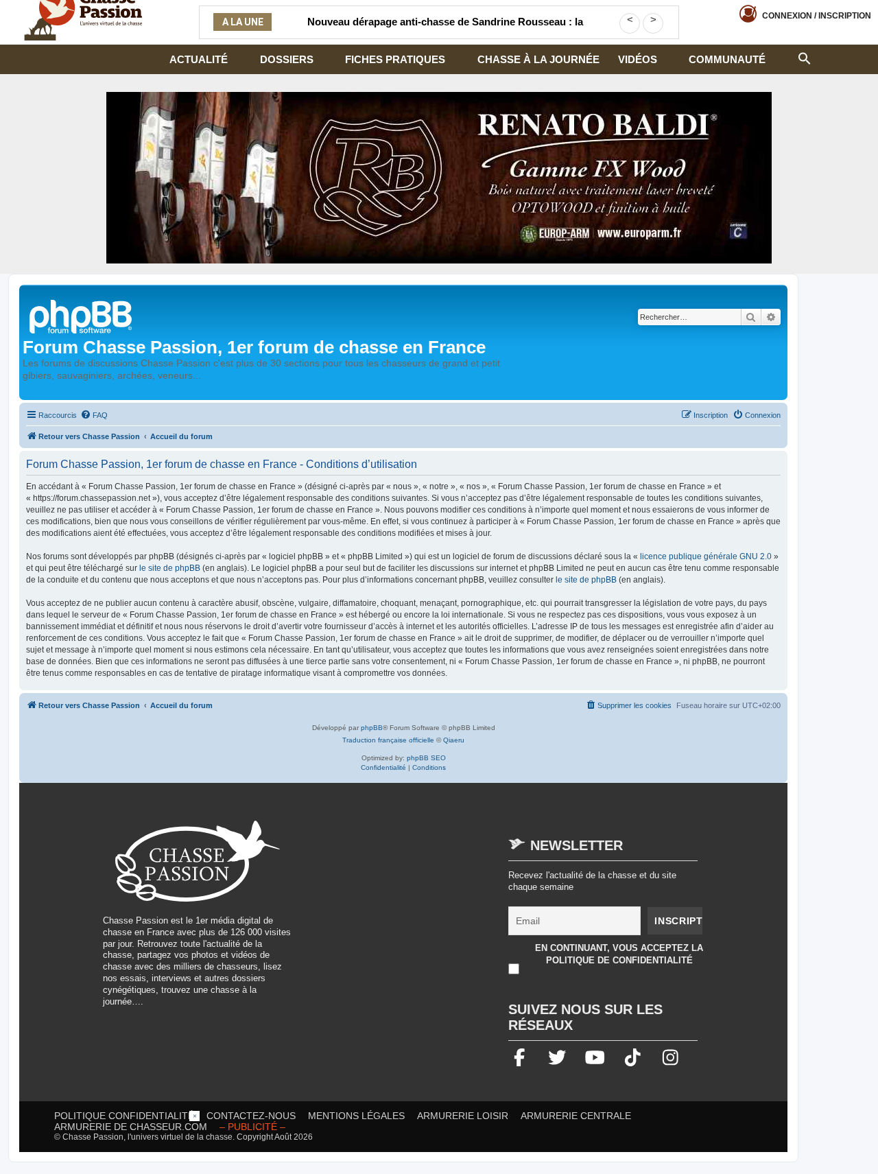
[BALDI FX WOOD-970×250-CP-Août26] (439, 177)
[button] (804, 57)
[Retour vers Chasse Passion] (82, 315)
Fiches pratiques (395, 59)
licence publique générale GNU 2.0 (706, 556)
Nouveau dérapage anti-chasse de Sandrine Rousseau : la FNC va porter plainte (445, 30)
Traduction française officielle (388, 740)
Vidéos (637, 59)
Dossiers (286, 59)
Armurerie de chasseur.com (130, 1126)
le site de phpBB (169, 568)
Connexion (816, 16)
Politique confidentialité (124, 1115)
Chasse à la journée (538, 59)
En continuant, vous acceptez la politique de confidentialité (619, 954)
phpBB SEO (426, 758)
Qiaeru (453, 740)
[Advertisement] (421, 917)
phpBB (372, 727)
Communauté (727, 59)
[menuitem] (94, 415)
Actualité (198, 59)
